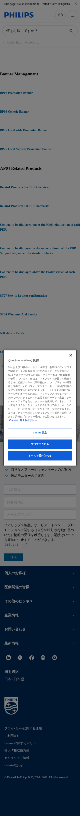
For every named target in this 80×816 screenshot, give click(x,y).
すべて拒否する (40, 444)
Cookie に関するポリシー (23, 420)
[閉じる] (71, 355)
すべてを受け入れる (40, 455)
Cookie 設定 (40, 432)
